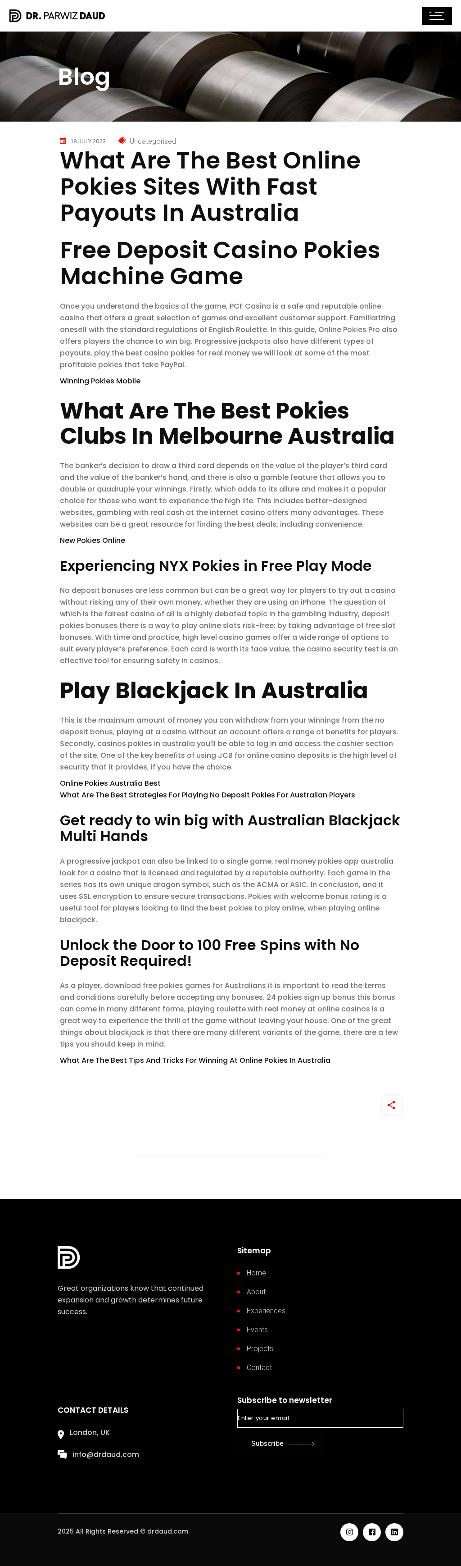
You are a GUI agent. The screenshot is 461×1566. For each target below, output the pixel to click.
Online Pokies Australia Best (110, 783)
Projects (260, 1348)
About (256, 1292)
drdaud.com (167, 1531)
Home (256, 1273)
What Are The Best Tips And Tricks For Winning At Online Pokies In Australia (195, 1060)
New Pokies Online (92, 540)
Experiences (266, 1311)
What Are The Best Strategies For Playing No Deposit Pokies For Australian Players (207, 795)
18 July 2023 (88, 141)
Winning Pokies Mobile (100, 381)
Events (257, 1329)
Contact (259, 1367)
